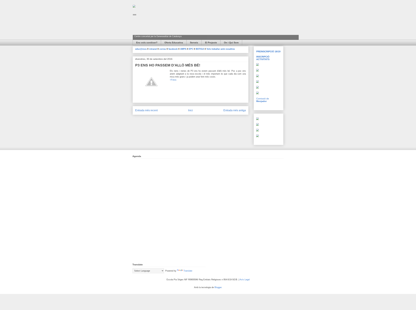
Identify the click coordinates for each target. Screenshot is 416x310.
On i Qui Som (231, 42)
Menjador (261, 101)
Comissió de (262, 98)
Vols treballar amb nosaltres (221, 49)
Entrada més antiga (234, 110)
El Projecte (211, 42)
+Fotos (173, 80)
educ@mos (141, 49)
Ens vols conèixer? (146, 42)
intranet (153, 49)
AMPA (183, 49)
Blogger (217, 287)
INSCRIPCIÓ (262, 56)
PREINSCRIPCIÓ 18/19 (268, 51)
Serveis (194, 42)
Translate (187, 271)
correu (163, 49)
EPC (191, 49)
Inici (190, 110)
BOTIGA (200, 49)
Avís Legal (245, 279)
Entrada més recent (146, 110)
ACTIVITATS (262, 59)
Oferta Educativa (173, 42)
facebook (173, 49)
